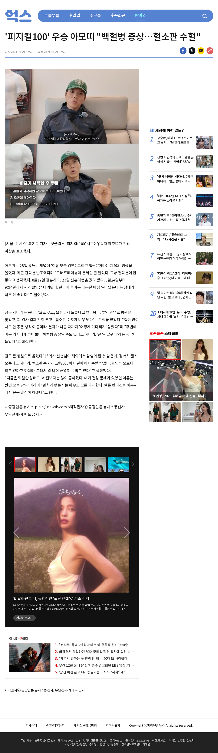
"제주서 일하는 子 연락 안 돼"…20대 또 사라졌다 (91, 658)
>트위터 (192, 50)
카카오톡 (201, 50)
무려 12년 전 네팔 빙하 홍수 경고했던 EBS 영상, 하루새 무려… (101, 665)
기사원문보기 (24, 618)
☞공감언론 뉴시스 (19, 406)
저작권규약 (113, 725)
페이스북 (183, 50)
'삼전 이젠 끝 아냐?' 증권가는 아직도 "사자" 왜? (90, 672)
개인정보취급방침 (85, 725)
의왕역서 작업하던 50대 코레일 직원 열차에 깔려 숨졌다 (96, 652)
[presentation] (10, 464)
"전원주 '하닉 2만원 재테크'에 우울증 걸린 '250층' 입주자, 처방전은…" (106, 645)
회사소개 (31, 725)
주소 (210, 50)
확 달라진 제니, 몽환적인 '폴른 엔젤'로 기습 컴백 (51, 598)
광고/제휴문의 (55, 725)
